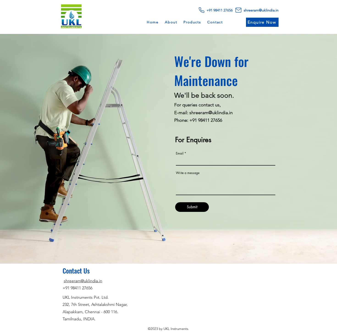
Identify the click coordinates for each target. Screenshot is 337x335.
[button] (192, 22)
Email (179, 153)
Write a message (187, 172)
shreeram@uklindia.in (83, 280)
